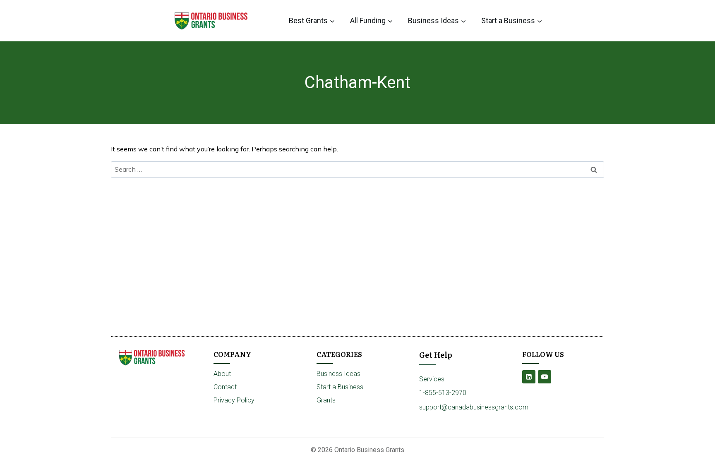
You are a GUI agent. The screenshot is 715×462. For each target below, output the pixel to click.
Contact (225, 387)
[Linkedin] (528, 376)
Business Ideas (338, 374)
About (222, 374)
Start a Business (340, 387)
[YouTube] (544, 376)
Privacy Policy (234, 400)
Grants (326, 400)
